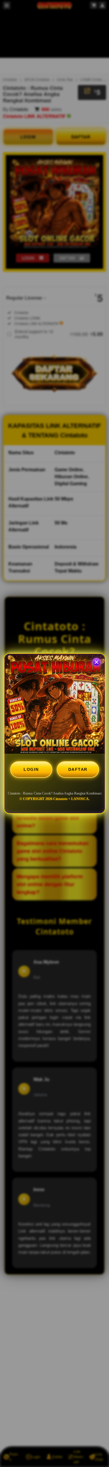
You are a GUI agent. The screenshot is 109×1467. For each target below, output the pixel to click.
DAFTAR (77, 769)
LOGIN (31, 769)
